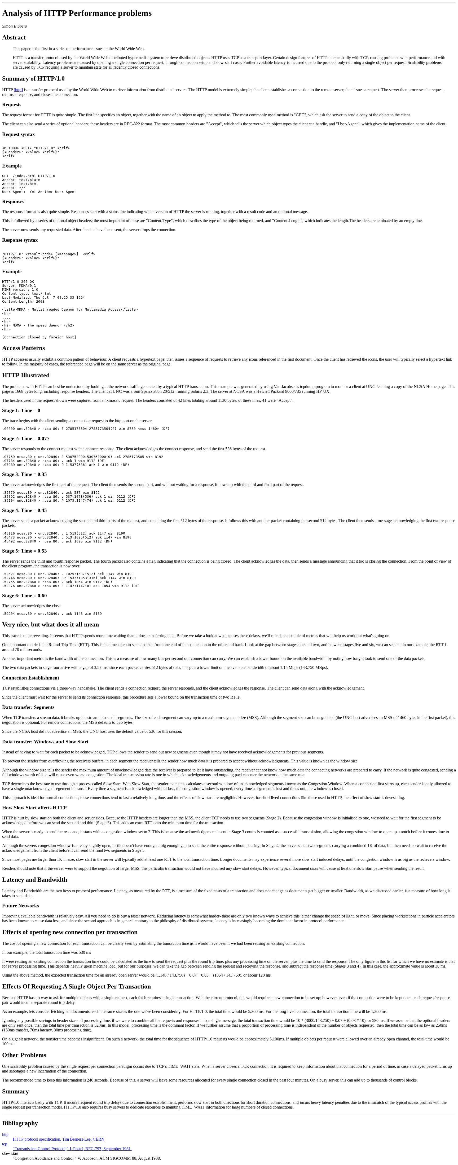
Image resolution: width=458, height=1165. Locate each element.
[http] (18, 89)
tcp (4, 1144)
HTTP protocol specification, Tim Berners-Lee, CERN (58, 1139)
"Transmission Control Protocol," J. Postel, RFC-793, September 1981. (72, 1148)
